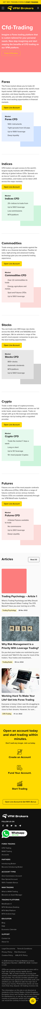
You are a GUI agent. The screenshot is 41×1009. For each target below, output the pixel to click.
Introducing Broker (9, 863)
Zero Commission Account (12, 876)
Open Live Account (12, 107)
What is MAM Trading (10, 891)
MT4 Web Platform (9, 910)
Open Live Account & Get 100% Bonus (20, 801)
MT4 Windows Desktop (10, 907)
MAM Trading (7, 851)
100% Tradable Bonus (10, 882)
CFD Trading (6, 848)
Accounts (5, 854)
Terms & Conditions (24, 948)
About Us (5, 941)
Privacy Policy (7, 952)
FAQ (3, 926)
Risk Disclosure (20, 952)
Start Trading (31, 2)
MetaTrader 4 (6, 904)
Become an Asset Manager (12, 895)
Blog (3, 923)
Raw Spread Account (10, 879)
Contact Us (6, 938)
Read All (33, 559)
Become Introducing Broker (12, 867)
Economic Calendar (9, 929)
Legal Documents (8, 948)
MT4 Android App (8, 914)
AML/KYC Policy (21, 955)
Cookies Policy (7, 955)
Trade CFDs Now (11, 53)
